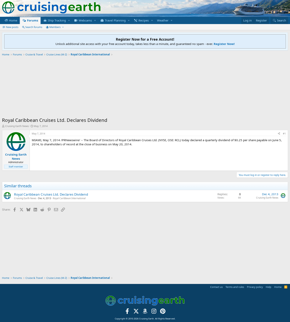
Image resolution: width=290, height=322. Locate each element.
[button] (69, 20)
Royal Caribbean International (69, 198)
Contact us (216, 287)
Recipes (143, 20)
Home (12, 20)
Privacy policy (255, 287)
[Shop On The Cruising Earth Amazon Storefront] (145, 312)
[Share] (279, 134)
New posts (12, 27)
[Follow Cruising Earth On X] (136, 312)
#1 (284, 133)
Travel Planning (115, 20)
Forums (32, 20)
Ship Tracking (56, 20)
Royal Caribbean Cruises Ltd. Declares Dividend (51, 194)
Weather (162, 20)
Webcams (85, 20)
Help (268, 287)
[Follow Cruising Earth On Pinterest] (162, 312)
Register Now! (224, 44)
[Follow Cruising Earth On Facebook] (127, 312)
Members (55, 27)
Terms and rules (234, 287)
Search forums (33, 27)
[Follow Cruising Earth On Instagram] (153, 312)
